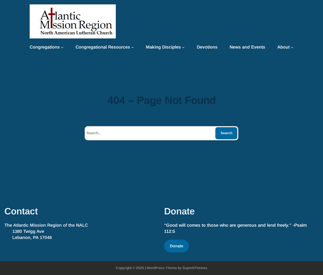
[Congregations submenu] (62, 47)
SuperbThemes (195, 268)
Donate (176, 246)
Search (226, 133)
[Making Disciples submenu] (183, 47)
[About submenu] (292, 47)
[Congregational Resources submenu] (132, 47)
